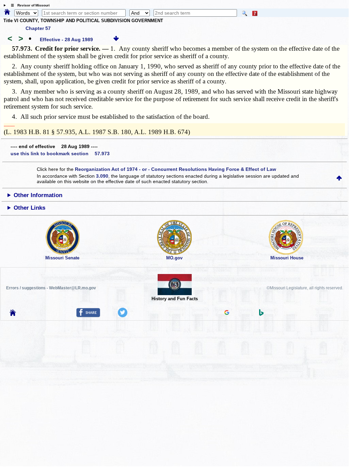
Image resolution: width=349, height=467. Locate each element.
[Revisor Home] (13, 314)
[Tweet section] (122, 315)
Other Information (38, 195)
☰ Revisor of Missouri (28, 5)
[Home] (7, 12)
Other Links (29, 208)
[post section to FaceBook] (88, 315)
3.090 (102, 176)
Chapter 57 (38, 28)
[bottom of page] (116, 39)
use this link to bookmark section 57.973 (60, 153)
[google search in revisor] (226, 313)
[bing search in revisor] (261, 314)
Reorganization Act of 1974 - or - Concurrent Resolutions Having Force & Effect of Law (175, 169)
